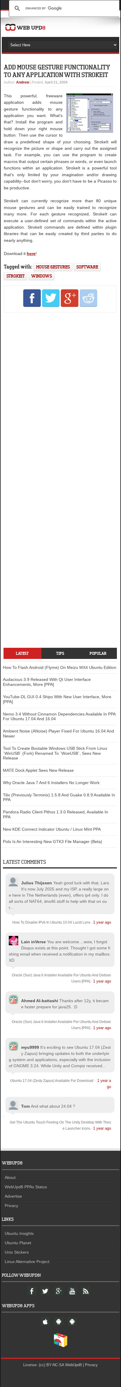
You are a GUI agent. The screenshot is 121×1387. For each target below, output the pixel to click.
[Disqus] (60, 396)
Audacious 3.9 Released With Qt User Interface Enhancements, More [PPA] (47, 682)
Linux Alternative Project (27, 1261)
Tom (25, 1106)
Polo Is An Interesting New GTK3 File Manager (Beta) (52, 841)
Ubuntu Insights (19, 1233)
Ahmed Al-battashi (39, 1000)
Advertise (13, 1196)
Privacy (11, 1205)
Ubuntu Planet (18, 1242)
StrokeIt (15, 275)
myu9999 (30, 1047)
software (87, 266)
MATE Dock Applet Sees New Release (38, 770)
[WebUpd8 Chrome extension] (60, 1346)
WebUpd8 (73, 1365)
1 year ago (102, 922)
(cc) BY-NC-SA (51, 1365)
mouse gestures (53, 266)
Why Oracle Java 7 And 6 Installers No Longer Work (51, 782)
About (10, 1177)
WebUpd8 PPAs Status (26, 1186)
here (31, 253)
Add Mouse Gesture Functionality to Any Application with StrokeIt (57, 71)
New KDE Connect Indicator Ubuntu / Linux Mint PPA (52, 829)
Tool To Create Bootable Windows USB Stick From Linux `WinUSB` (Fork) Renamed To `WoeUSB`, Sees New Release (55, 753)
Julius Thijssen (36, 883)
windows (41, 275)
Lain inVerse (33, 941)
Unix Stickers (17, 1252)
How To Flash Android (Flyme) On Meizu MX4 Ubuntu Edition (59, 667)
